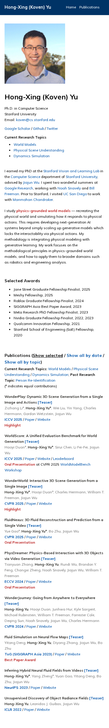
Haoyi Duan (40, 609)
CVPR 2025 (14, 503)
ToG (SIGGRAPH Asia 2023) (28, 654)
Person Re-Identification (35, 380)
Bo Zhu (55, 531)
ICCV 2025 (13, 419)
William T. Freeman (54, 615)
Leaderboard (63, 458)
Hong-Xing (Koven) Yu (28, 7)
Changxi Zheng (28, 570)
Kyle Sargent (84, 609)
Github (38, 128)
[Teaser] (45, 402)
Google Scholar (17, 128)
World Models (25, 144)
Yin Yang (74, 408)
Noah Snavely (69, 188)
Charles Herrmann (70, 492)
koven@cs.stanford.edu (35, 119)
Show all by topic (23, 361)
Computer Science (25, 176)
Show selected (48, 355)
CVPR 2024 (14, 626)
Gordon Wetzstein (38, 413)
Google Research (19, 188)
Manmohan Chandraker (33, 199)
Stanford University (81, 176)
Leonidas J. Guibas (45, 703)
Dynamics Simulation (32, 156)
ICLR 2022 (13, 709)
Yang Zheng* (43, 676)
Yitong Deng (15, 642)
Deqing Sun (14, 620)
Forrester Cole (83, 615)
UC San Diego (75, 194)
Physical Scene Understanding (39, 150)
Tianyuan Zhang (19, 564)
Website (43, 419)
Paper (30, 419)
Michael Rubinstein (20, 615)
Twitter (52, 128)
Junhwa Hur (62, 609)
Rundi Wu (69, 564)
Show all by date (84, 355)
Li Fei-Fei (81, 447)
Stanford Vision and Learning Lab (71, 171)
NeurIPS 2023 (16, 687)
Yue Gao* (12, 531)
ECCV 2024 (14, 581)
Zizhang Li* (14, 408)
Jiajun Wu (31, 182)
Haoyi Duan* (15, 447)
